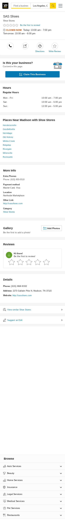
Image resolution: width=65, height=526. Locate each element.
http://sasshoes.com (13, 203)
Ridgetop (7, 145)
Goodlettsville (9, 129)
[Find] (53, 5)
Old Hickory (8, 137)
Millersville (7, 153)
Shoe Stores (9, 21)
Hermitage (7, 133)
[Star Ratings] (11, 25)
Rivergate (7, 149)
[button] (60, 5)
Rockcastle (8, 157)
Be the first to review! (30, 25)
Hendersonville (9, 125)
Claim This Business (35, 74)
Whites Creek (9, 141)
